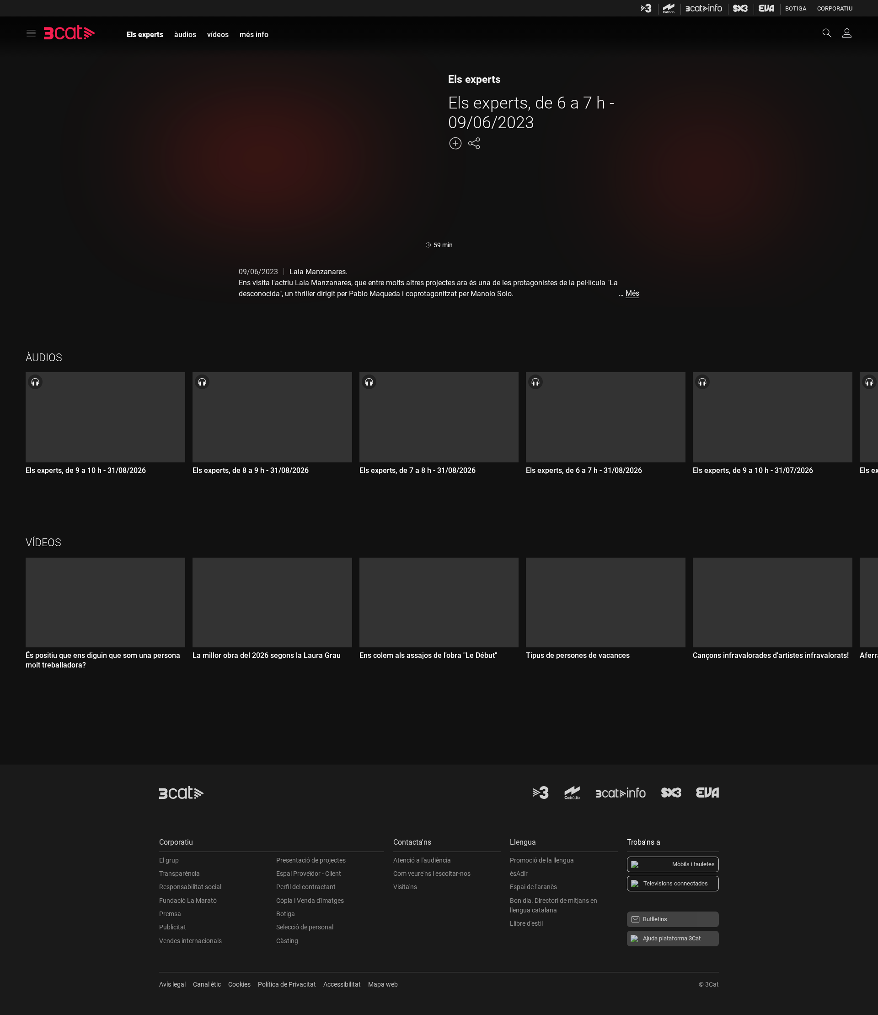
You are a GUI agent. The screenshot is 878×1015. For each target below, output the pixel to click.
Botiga (795, 8)
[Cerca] (831, 32)
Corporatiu (834, 8)
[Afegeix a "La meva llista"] (455, 143)
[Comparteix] (473, 143)
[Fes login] (846, 32)
